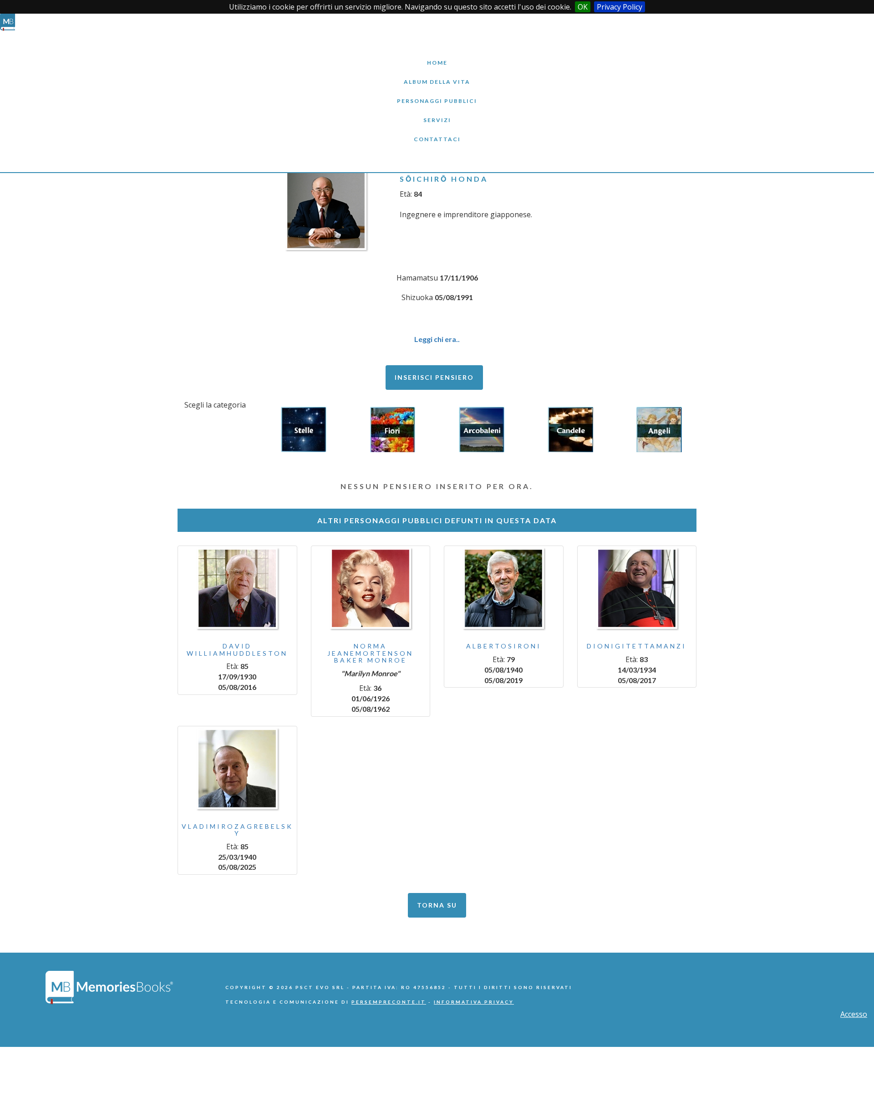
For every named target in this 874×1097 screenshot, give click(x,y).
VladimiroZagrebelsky (237, 829)
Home (437, 56)
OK (583, 7)
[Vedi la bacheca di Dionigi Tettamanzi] (637, 588)
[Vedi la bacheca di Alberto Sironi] (503, 588)
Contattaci (437, 132)
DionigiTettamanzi (636, 646)
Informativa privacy (474, 1002)
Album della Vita (437, 75)
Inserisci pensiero (434, 377)
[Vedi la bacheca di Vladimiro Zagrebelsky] (237, 768)
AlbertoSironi (503, 646)
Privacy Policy (619, 7)
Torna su (437, 905)
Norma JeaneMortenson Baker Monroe (370, 653)
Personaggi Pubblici (437, 94)
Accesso (853, 1014)
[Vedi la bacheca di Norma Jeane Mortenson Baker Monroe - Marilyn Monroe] (370, 588)
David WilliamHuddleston (237, 649)
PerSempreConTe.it (388, 1002)
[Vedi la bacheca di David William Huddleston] (237, 588)
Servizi (437, 113)
